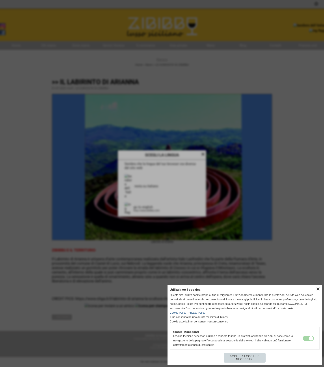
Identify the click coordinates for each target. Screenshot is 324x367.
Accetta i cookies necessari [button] (244, 358)
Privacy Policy (196, 312)
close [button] (318, 289)
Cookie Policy (178, 312)
